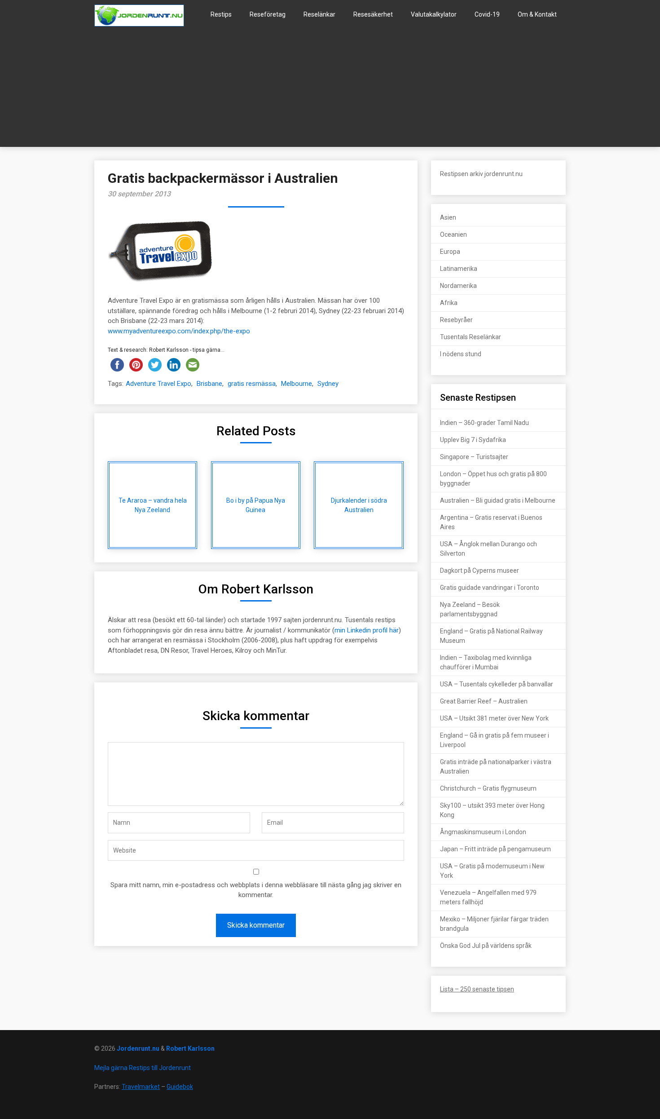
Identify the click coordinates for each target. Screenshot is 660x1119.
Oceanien (453, 234)
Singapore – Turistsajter (474, 456)
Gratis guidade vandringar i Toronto (489, 587)
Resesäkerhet (373, 14)
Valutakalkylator (434, 14)
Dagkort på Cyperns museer (479, 570)
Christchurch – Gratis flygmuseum (488, 788)
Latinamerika (458, 268)
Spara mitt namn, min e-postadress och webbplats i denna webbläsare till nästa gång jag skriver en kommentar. (255, 890)
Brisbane (209, 384)
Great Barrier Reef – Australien (484, 701)
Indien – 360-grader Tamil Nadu (484, 422)
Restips (221, 14)
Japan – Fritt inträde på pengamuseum (495, 849)
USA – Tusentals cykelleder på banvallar (496, 684)
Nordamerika (458, 285)
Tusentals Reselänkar (470, 337)
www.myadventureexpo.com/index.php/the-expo (179, 331)
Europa (450, 251)
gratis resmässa (252, 384)
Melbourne (296, 384)
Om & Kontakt (537, 14)
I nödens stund (460, 354)
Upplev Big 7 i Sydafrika (473, 439)
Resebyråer (456, 319)
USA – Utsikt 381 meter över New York (494, 718)
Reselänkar (319, 14)
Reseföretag (268, 14)
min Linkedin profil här (366, 630)
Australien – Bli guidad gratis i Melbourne (497, 500)
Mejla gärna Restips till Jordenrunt (142, 1067)
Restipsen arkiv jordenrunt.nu (481, 173)
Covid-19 (487, 14)
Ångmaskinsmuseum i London (483, 832)
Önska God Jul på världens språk (486, 945)
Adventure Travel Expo (158, 384)
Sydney (328, 384)
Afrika (449, 302)
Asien (448, 217)
